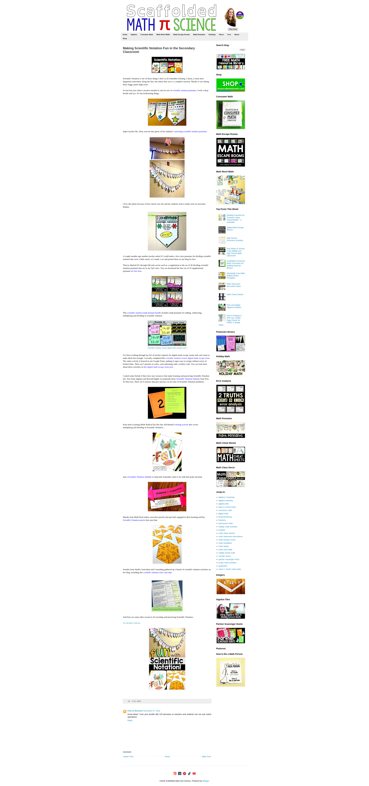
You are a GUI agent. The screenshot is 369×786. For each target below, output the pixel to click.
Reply (130, 720)
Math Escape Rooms (181, 34)
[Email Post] (128, 701)
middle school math (227, 553)
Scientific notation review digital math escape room (167, 348)
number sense (225, 556)
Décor (221, 34)
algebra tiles (224, 504)
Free (229, 34)
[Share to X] (136, 701)
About (236, 34)
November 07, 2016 (151, 711)
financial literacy (225, 517)
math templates (225, 543)
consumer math (225, 510)
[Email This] (133, 701)
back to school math (227, 507)
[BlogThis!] (135, 701)
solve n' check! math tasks (230, 569)
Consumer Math (146, 34)
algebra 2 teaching (226, 497)
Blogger (206, 781)
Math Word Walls (163, 34)
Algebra (134, 34)
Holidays (212, 34)
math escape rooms (227, 540)
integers (222, 530)
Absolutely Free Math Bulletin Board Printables (236, 275)
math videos (224, 546)
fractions (222, 520)
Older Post (206, 757)
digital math (223, 514)
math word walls (225, 549)
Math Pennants (199, 34)
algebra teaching (226, 500)
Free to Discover (135, 711)
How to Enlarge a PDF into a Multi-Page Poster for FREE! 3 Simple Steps (230, 320)
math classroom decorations (231, 536)
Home (125, 34)
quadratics (223, 566)
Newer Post (128, 757)
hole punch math (226, 523)
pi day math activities (227, 563)
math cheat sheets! (227, 533)
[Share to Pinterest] (140, 701)
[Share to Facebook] (138, 701)
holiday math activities (228, 527)
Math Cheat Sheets (235, 294)
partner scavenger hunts (229, 559)
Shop (125, 38)
